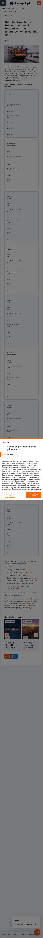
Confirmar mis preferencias (10, 496)
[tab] (21, 454)
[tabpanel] (21, 478)
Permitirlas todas (34, 495)
